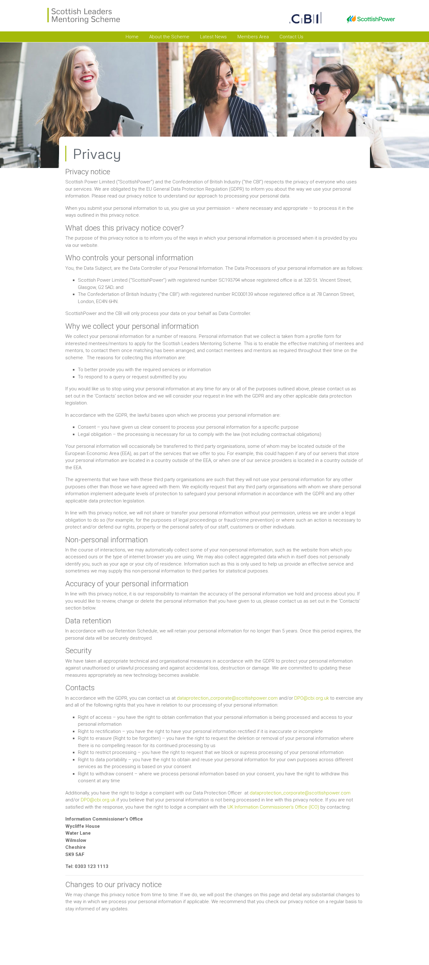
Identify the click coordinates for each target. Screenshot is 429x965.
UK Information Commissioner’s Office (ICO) (273, 807)
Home (132, 37)
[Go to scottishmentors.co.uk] (43, 16)
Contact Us (291, 37)
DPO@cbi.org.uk (311, 698)
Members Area (253, 37)
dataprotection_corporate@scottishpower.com (227, 698)
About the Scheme (169, 37)
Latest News (213, 37)
